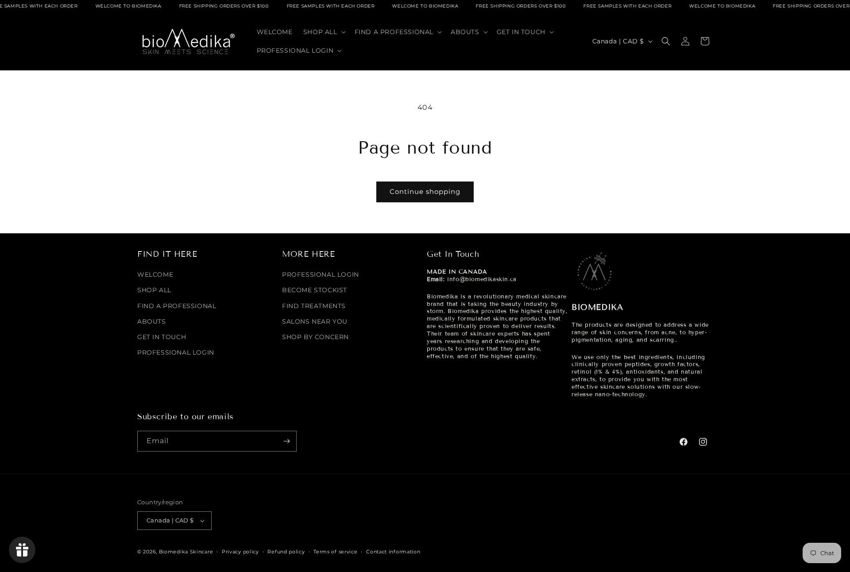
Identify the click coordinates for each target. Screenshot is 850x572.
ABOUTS (151, 321)
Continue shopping (425, 191)
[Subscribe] (286, 441)
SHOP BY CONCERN (315, 337)
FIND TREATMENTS (314, 306)
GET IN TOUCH (161, 337)
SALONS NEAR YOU (315, 321)
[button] (323, 32)
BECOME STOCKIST (314, 290)
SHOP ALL (154, 290)
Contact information (393, 552)
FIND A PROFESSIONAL (176, 306)
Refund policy (286, 552)
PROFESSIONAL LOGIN (175, 352)
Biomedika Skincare (186, 552)
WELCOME (155, 274)
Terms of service (335, 552)
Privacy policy (240, 552)
